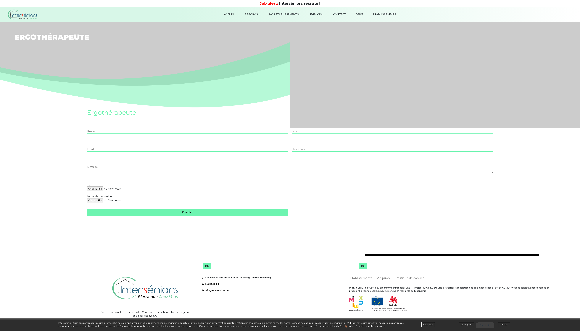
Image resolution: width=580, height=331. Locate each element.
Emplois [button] (316, 14)
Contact (339, 14)
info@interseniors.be (217, 290)
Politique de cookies (302, 323)
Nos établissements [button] (284, 14)
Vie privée (384, 278)
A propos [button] (251, 14)
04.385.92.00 (212, 284)
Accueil (229, 14)
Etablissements (384, 14)
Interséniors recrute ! (290, 3)
